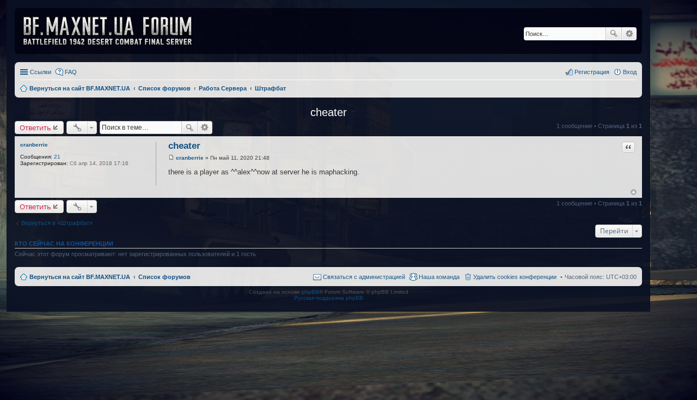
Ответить (35, 127)
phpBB (310, 292)
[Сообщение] (171, 158)
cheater (328, 112)
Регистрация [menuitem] (591, 72)
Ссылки (40, 72)
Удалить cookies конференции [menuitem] (515, 277)
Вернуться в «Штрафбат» (57, 223)
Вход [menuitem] (630, 72)
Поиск (614, 33)
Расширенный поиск (629, 33)
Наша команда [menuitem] (439, 277)
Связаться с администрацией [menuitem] (364, 277)
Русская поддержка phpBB (328, 298)
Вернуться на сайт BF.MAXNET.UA (79, 277)
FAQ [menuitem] (71, 72)
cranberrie (34, 145)
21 (57, 157)
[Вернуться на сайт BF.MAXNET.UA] (114, 31)
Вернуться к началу (634, 192)
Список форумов (164, 277)
